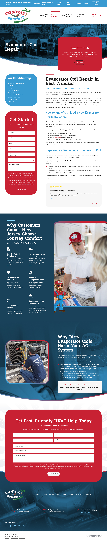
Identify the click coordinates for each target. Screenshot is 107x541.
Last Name (11, 138)
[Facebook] (10, 526)
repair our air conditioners (64, 155)
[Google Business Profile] (6, 526)
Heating (71, 494)
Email (10, 148)
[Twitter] (24, 526)
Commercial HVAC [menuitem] (80, 15)
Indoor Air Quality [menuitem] (69, 15)
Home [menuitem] (42, 15)
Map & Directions (85, 512)
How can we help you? (14, 164)
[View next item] (96, 203)
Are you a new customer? (15, 159)
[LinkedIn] (19, 526)
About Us (44, 494)
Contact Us (93, 15)
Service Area (79, 494)
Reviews (78, 3)
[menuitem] (21, 83)
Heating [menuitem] (63, 15)
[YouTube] (15, 526)
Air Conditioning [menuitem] (54, 15)
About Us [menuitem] (46, 15)
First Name (11, 132)
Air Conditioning (61, 494)
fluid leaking (57, 137)
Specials (85, 3)
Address (11, 153)
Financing (37, 3)
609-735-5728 (96, 3)
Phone (10, 143)
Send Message (21, 189)
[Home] (18, 15)
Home (37, 494)
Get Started (79, 62)
